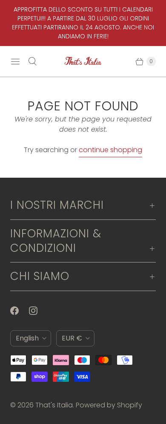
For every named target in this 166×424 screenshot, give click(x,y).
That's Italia (54, 405)
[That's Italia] (83, 61)
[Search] (32, 61)
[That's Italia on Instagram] (38, 310)
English (27, 338)
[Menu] (15, 61)
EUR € (72, 338)
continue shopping (110, 150)
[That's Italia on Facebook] (19, 310)
